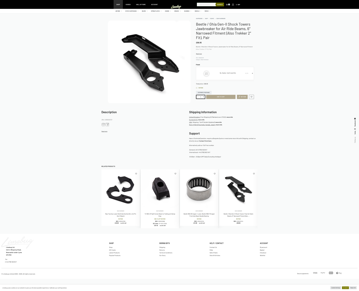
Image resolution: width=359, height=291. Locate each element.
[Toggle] (199, 54)
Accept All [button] (345, 287)
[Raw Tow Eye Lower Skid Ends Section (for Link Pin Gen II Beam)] (120, 188)
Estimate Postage (204, 92)
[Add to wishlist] (251, 97)
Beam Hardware (221, 18)
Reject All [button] (353, 287)
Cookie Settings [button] (336, 287)
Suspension (199, 18)
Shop (206, 18)
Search (220, 4)
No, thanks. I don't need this (228, 73)
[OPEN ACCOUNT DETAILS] (233, 4)
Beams (212, 18)
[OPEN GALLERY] (149, 62)
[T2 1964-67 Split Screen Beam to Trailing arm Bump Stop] (160, 188)
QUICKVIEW (132, 205)
